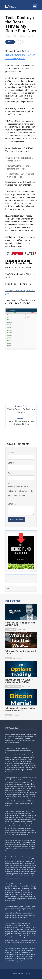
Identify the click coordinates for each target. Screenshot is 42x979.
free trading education (13, 686)
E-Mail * (11, 463)
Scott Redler (27, 36)
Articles (8, 658)
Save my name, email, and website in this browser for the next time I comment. (20, 491)
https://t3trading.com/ (15, 961)
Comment (12, 504)
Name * (11, 452)
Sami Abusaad (10, 629)
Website (11, 473)
